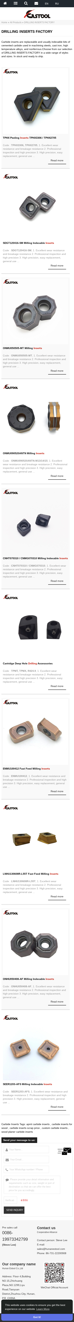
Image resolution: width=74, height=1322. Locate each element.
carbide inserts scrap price (25, 1127)
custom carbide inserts (55, 1127)
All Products (16, 22)
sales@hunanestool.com (51, 1248)
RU (57, 3)
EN (46, 3)
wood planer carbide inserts (17, 1131)
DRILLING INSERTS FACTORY (39, 22)
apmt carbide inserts (38, 1124)
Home (4, 22)
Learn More (43, 1309)
